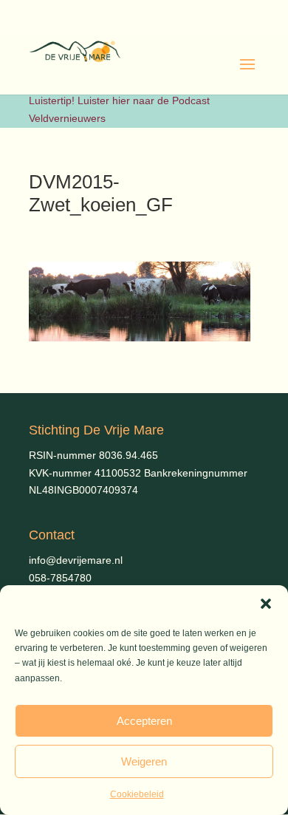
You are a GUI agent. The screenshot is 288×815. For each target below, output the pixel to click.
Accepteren (144, 721)
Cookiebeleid (137, 794)
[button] (265, 603)
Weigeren (144, 761)
